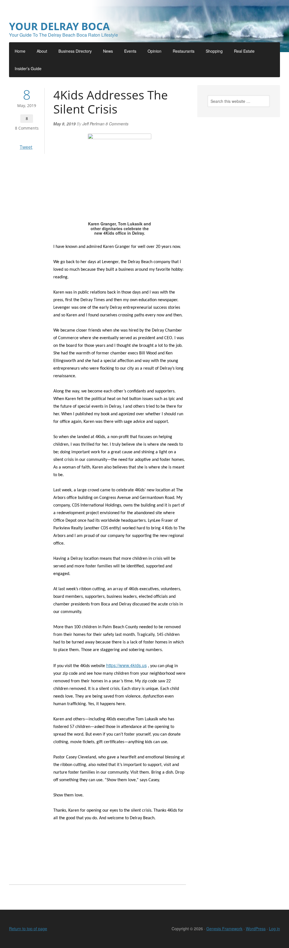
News (108, 51)
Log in (274, 928)
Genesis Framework (224, 928)
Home (20, 51)
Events (130, 51)
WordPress (256, 928)
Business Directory (75, 51)
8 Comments (27, 128)
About (42, 51)
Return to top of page (28, 928)
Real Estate (244, 51)
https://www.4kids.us (126, 665)
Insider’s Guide (28, 68)
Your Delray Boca (59, 26)
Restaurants (183, 51)
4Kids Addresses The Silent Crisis (110, 102)
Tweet (26, 147)
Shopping (214, 51)
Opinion (154, 51)
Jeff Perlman (93, 123)
